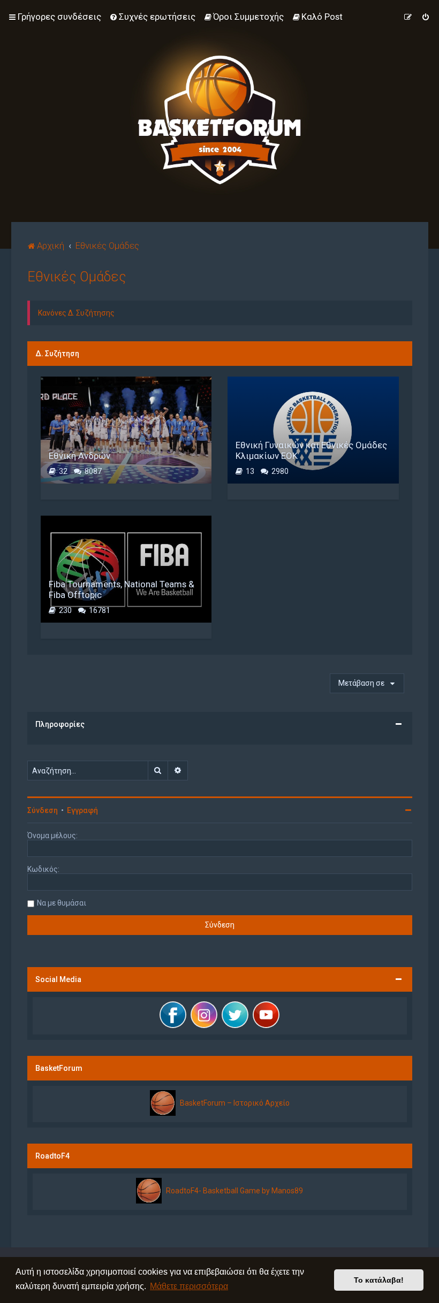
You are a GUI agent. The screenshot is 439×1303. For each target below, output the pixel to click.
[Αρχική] (219, 111)
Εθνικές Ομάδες (76, 277)
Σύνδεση (42, 810)
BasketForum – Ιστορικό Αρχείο (235, 1103)
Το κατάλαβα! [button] (379, 1280)
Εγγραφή (82, 810)
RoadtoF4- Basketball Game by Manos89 (234, 1190)
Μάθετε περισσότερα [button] (189, 1286)
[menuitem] (152, 16)
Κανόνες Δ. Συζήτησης (76, 313)
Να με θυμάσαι (61, 903)
